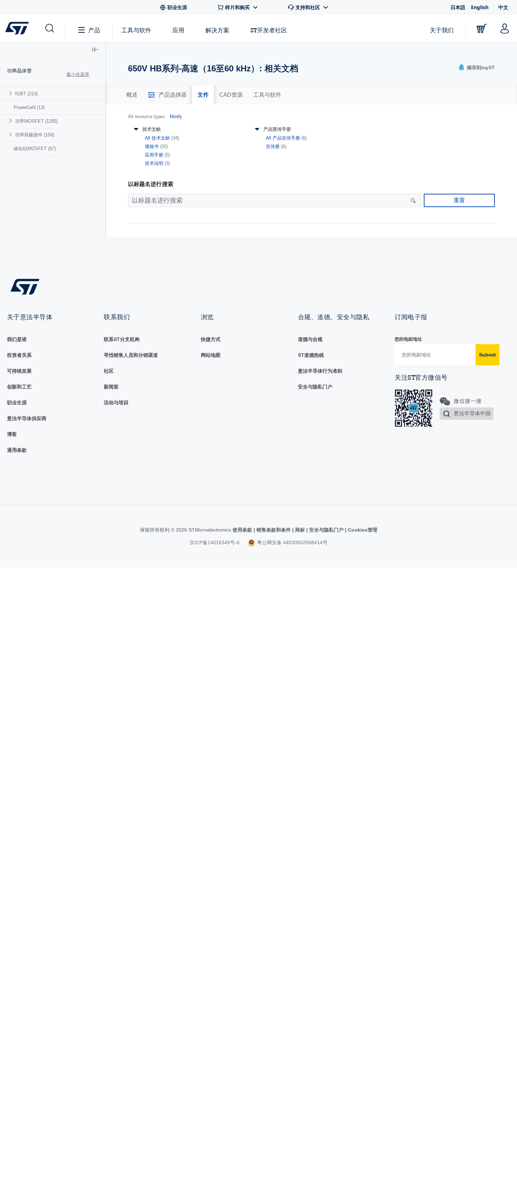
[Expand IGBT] (11, 93)
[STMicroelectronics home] (18, 28)
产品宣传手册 (277, 129)
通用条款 (17, 450)
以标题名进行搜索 (150, 184)
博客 (12, 434)
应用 (178, 30)
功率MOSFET (36, 121)
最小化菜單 (77, 74)
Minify (176, 116)
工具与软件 (136, 30)
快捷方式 (211, 339)
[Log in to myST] (504, 28)
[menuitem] (53, 94)
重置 (459, 200)
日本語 (458, 7)
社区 (109, 371)
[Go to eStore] (481, 28)
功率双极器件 (34, 134)
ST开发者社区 (268, 30)
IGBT (26, 93)
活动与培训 (116, 402)
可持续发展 (19, 371)
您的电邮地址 (408, 339)
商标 (300, 530)
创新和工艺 (19, 387)
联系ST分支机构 (122, 339)
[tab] (132, 94)
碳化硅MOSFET (35, 148)
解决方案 (217, 30)
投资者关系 (19, 355)
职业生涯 (17, 402)
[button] (49, 28)
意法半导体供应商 (26, 418)
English (480, 7)
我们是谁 (17, 339)
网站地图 (211, 355)
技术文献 (151, 129)
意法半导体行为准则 (320, 371)
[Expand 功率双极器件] (11, 134)
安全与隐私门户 (315, 387)
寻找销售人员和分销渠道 (131, 355)
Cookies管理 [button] (361, 530)
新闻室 (111, 387)
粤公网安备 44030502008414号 (291, 542)
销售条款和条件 (273, 530)
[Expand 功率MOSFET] (11, 121)
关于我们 (442, 30)
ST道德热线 (311, 355)
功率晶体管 (19, 70)
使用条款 (243, 530)
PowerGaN (29, 107)
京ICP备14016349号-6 (215, 542)
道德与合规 (310, 339)
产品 (94, 30)
